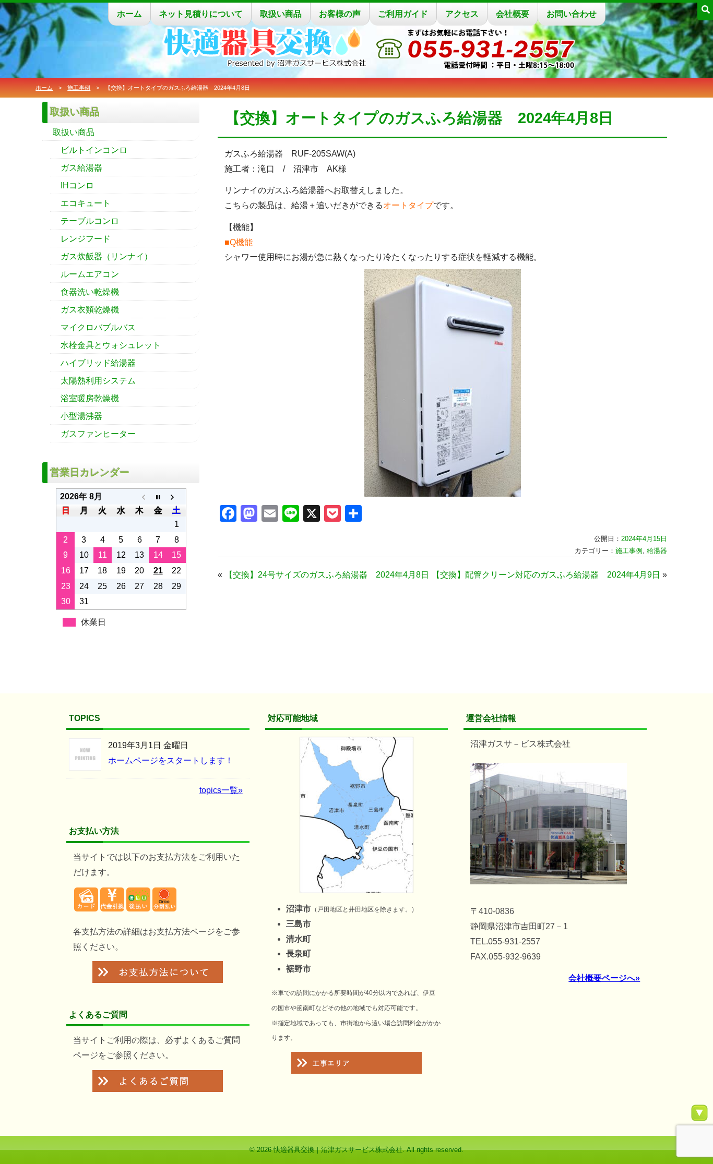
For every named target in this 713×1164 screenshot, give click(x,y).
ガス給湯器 (81, 167)
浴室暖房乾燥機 (90, 398)
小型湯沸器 (81, 416)
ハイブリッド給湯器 (98, 362)
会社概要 (512, 13)
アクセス (462, 13)
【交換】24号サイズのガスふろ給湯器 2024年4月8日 (326, 574)
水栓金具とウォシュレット (111, 345)
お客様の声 (340, 13)
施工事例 (78, 88)
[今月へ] (158, 497)
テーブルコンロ (90, 221)
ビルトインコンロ (94, 150)
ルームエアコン (90, 274)
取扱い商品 (281, 13)
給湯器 (657, 551)
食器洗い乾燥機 (90, 291)
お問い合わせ (571, 13)
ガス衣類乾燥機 (90, 309)
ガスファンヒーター (98, 433)
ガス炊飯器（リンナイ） (106, 256)
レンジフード (86, 238)
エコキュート (86, 203)
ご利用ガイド (403, 13)
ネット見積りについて (201, 13)
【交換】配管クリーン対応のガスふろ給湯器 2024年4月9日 (546, 574)
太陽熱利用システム (98, 380)
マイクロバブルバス (98, 327)
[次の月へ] (176, 497)
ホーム (129, 13)
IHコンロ (77, 185)
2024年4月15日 (644, 539)
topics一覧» (221, 790)
